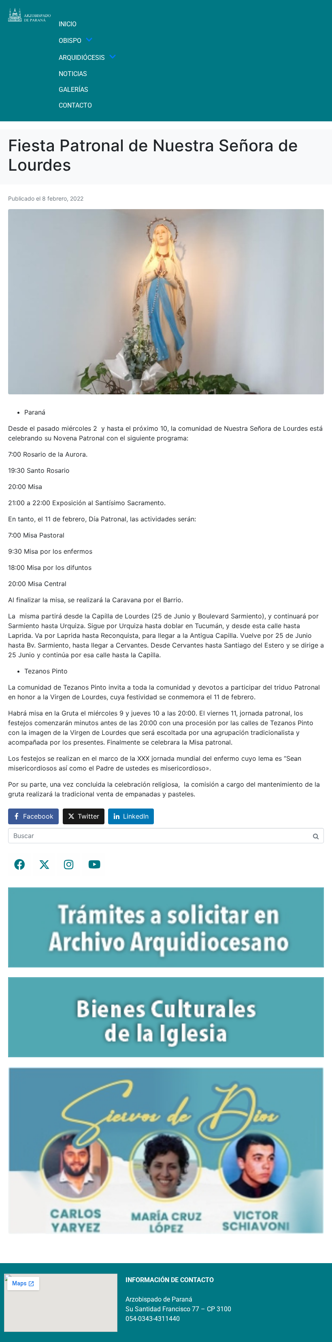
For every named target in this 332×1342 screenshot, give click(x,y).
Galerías (73, 89)
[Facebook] (19, 864)
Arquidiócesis (82, 57)
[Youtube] (93, 864)
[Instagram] (68, 864)
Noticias (73, 74)
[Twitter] (44, 864)
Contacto (75, 105)
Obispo (70, 40)
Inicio (68, 24)
